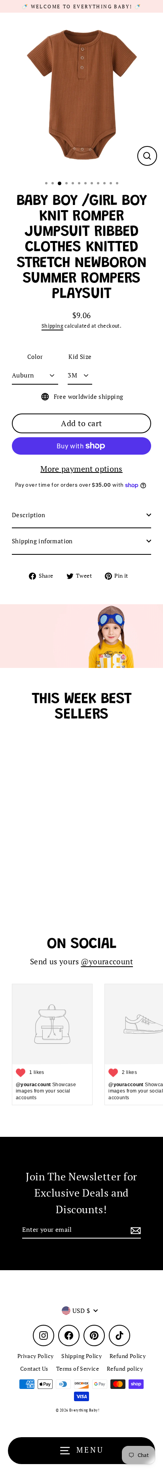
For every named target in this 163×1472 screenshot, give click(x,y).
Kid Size (79, 356)
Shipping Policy (81, 1356)
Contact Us (34, 1368)
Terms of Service (77, 1368)
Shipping (52, 325)
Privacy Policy (35, 1356)
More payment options (81, 468)
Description (28, 515)
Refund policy (125, 1368)
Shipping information (42, 541)
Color (35, 356)
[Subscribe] (134, 1230)
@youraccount (107, 961)
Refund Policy (128, 1356)
